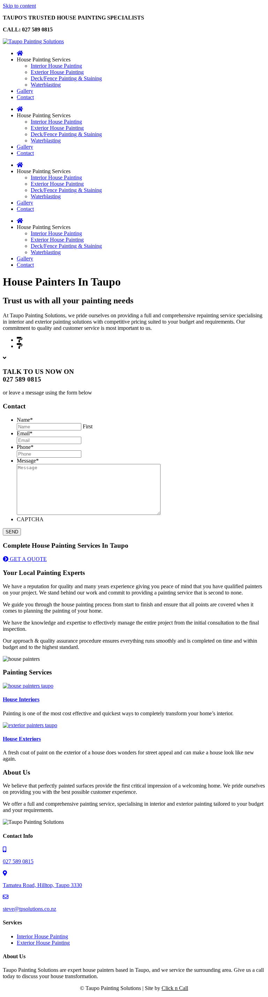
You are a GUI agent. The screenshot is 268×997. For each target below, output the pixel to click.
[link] (20, 53)
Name (25, 420)
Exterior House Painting (50, 346)
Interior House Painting (49, 340)
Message (28, 461)
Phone (25, 447)
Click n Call (175, 988)
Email (24, 433)
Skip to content (19, 6)
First (87, 426)
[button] (25, 559)
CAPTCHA (30, 519)
